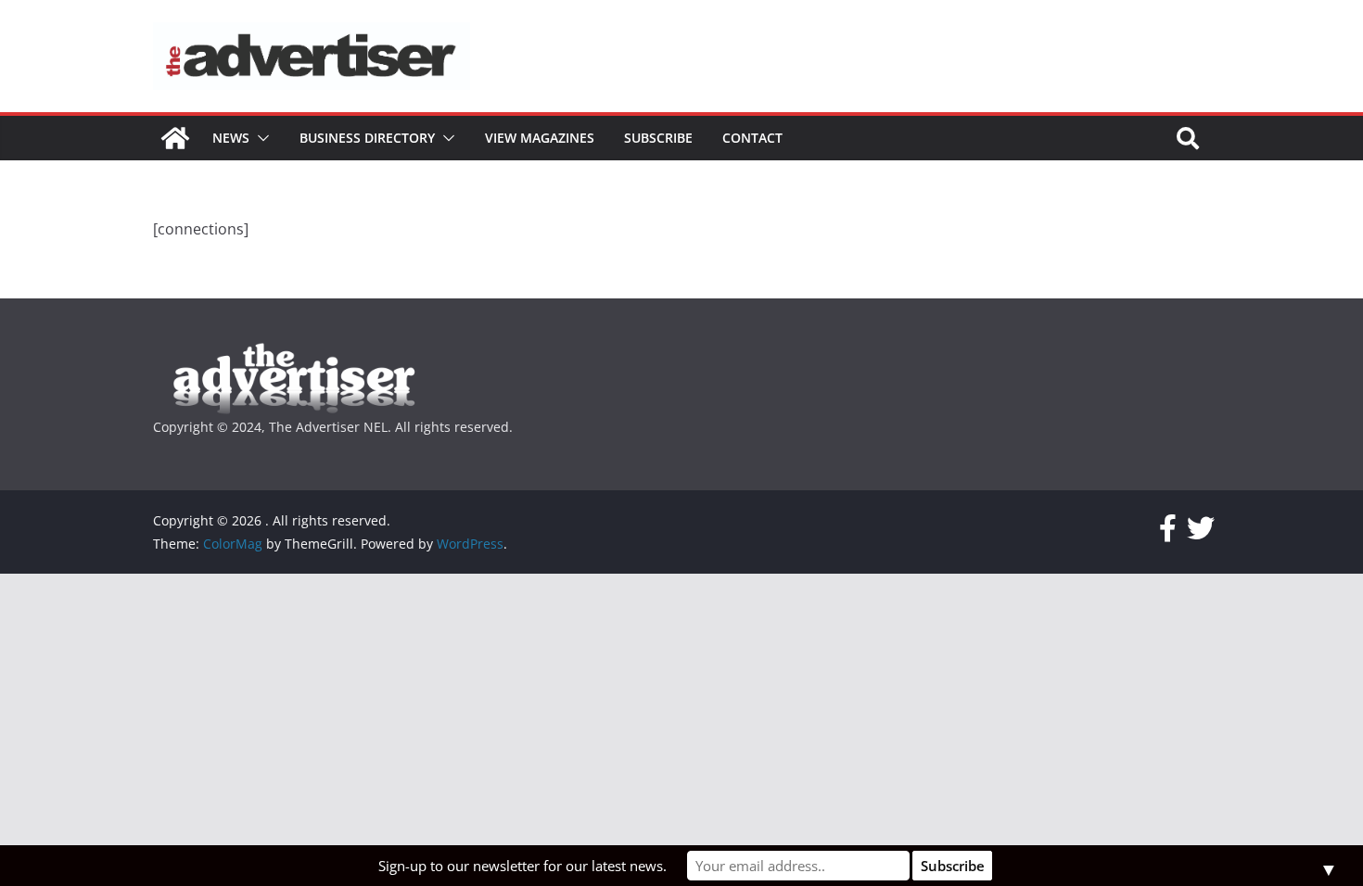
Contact (752, 137)
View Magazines (539, 137)
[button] (259, 138)
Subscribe (658, 137)
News (230, 137)
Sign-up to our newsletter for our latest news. (522, 865)
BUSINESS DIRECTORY (367, 137)
